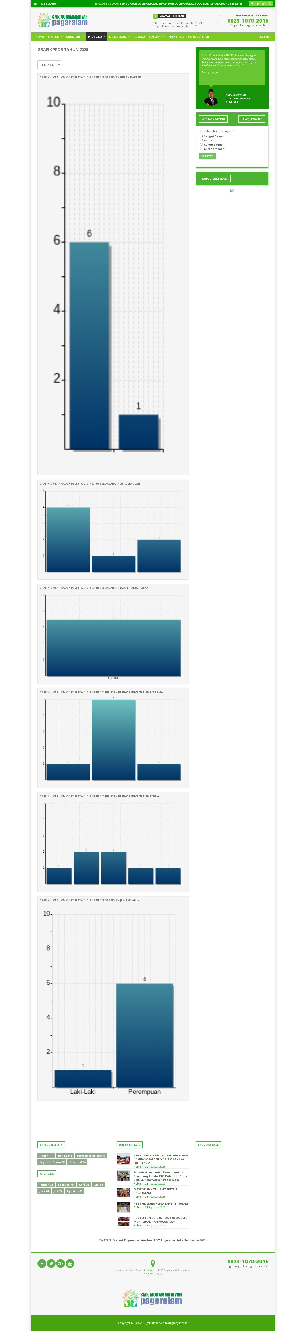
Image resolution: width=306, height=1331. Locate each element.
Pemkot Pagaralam (126, 1240)
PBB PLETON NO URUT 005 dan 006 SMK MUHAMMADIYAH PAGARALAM (160, 1219)
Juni (44, 1191)
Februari (66, 1184)
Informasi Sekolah (91, 1155)
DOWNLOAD (117, 37)
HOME (39, 37)
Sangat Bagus (213, 136)
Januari (46, 1184)
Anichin (146, 1240)
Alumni (46, 1155)
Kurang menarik (214, 149)
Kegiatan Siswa (52, 1162)
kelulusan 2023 (195, 1240)
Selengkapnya (210, 72)
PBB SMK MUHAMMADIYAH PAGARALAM (161, 1203)
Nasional (77, 1162)
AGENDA (139, 37)
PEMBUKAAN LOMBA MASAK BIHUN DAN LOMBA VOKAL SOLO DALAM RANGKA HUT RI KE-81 (143, 3)
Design (170, 1323)
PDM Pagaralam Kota (168, 1240)
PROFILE (53, 37)
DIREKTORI (73, 37)
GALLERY (155, 37)
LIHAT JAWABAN (252, 119)
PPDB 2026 (95, 37)
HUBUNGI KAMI (198, 37)
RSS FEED (265, 37)
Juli (58, 1191)
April (84, 1184)
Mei (98, 1184)
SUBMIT (207, 156)
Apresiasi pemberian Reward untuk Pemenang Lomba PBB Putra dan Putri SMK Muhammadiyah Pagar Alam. (160, 1176)
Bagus (208, 140)
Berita (65, 1155)
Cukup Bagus (212, 144)
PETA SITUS (176, 37)
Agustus (74, 1191)
